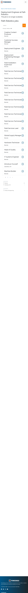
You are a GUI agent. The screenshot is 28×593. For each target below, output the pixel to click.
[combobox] (14, 25)
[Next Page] (12, 177)
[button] (14, 34)
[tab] (6, 2)
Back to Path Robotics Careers (8, 8)
